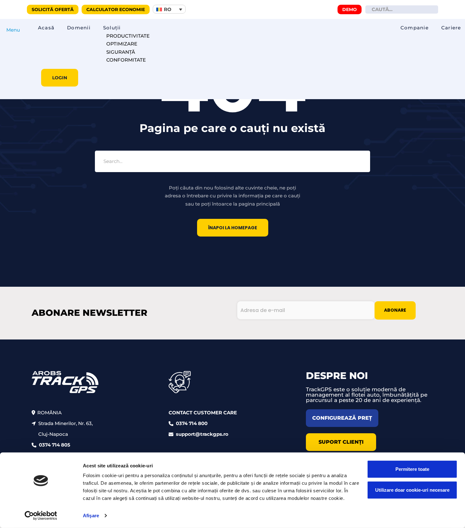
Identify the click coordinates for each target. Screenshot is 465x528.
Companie (414, 28)
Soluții (112, 28)
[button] (169, 9)
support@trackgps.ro (202, 434)
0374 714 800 (192, 423)
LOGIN (59, 78)
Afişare (91, 515)
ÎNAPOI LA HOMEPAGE (232, 228)
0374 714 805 (54, 445)
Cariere (451, 28)
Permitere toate (412, 469)
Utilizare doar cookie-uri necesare (412, 489)
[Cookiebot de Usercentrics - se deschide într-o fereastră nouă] (41, 515)
